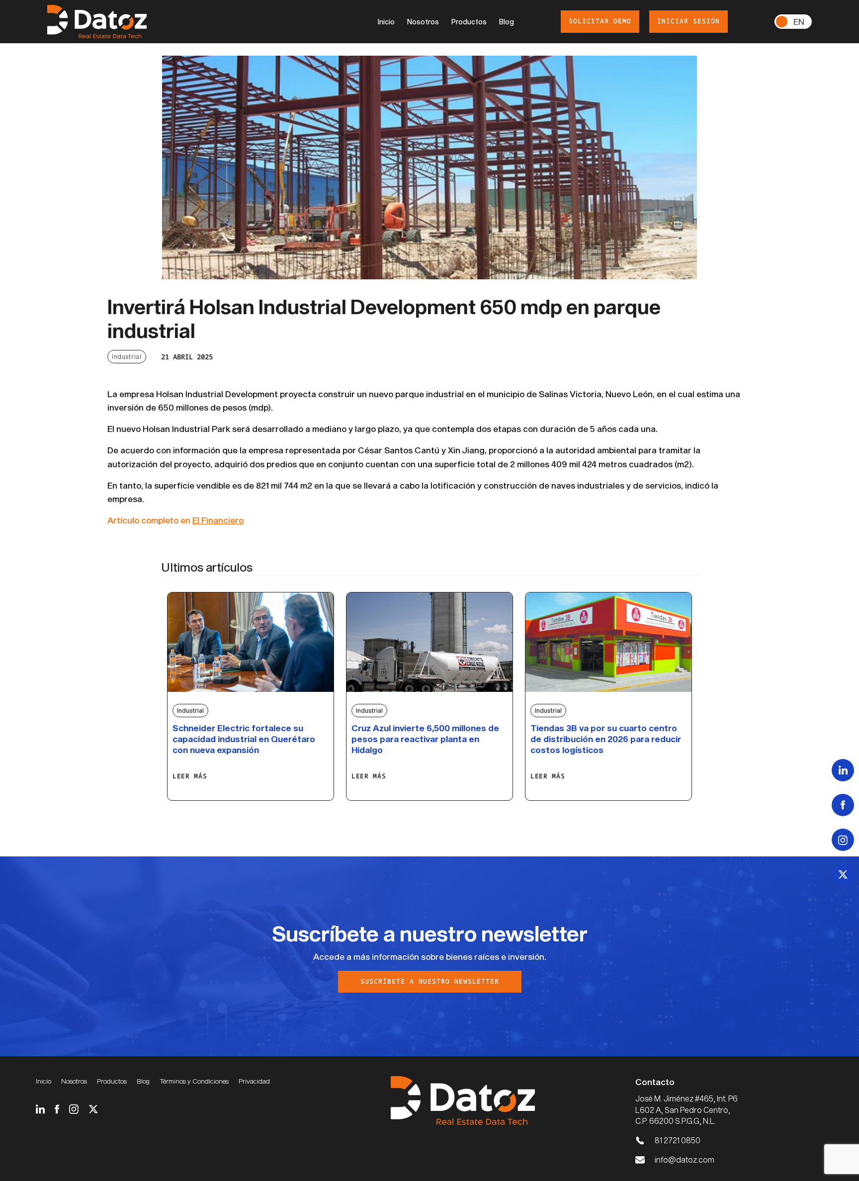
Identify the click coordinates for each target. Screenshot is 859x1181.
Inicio (386, 21)
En (798, 21)
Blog (506, 21)
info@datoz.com (684, 1159)
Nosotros (423, 21)
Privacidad (254, 1081)
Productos (469, 21)
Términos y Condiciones (194, 1081)
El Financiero (218, 520)
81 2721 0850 (677, 1140)
